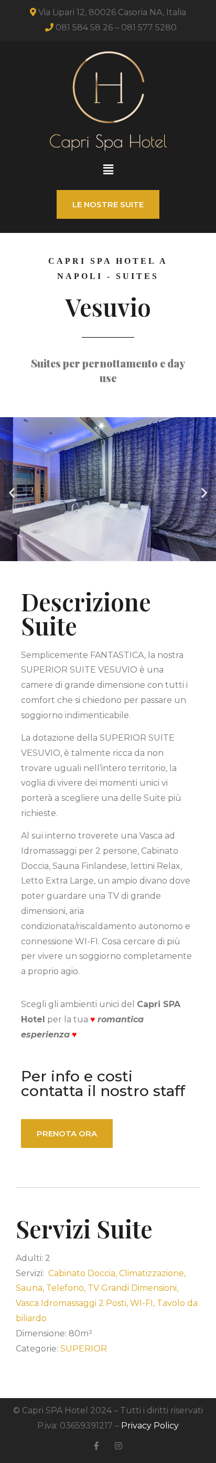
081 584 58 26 (84, 27)
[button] (108, 170)
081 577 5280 (149, 27)
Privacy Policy (150, 1426)
